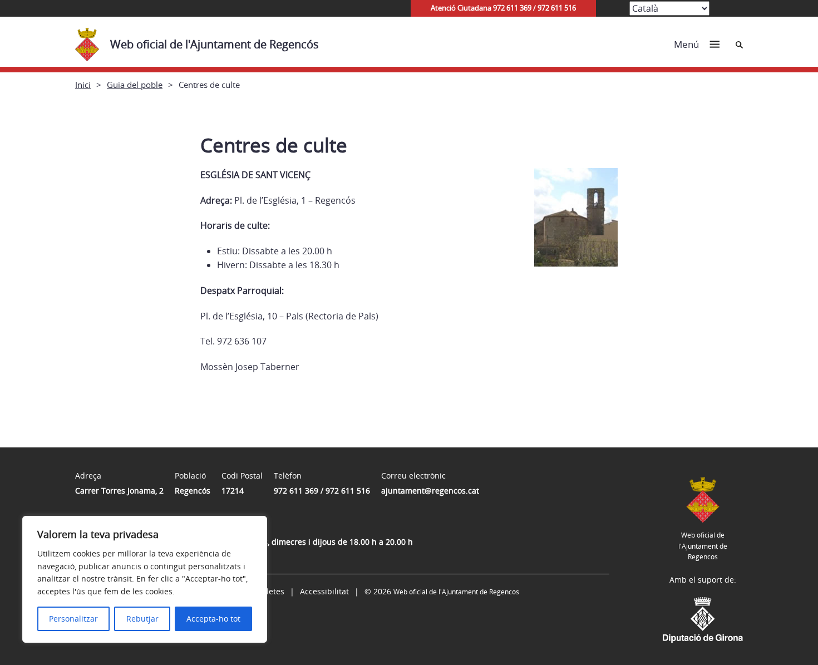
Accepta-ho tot (213, 618)
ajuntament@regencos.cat (430, 490)
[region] (144, 579)
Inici (83, 84)
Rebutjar (142, 618)
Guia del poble (134, 84)
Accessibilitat (324, 591)
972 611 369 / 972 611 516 (322, 490)
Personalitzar (73, 618)
